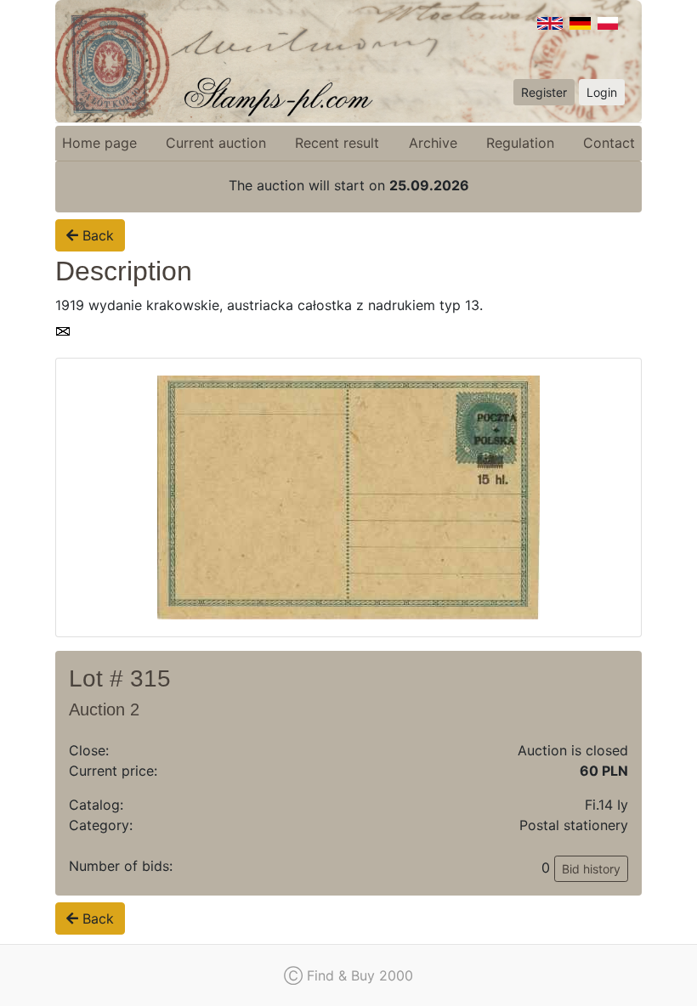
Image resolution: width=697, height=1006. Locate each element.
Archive (433, 142)
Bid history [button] (591, 869)
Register (544, 92)
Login (601, 92)
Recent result (337, 142)
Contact (609, 142)
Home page (99, 142)
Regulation (520, 142)
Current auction (216, 142)
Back (96, 235)
